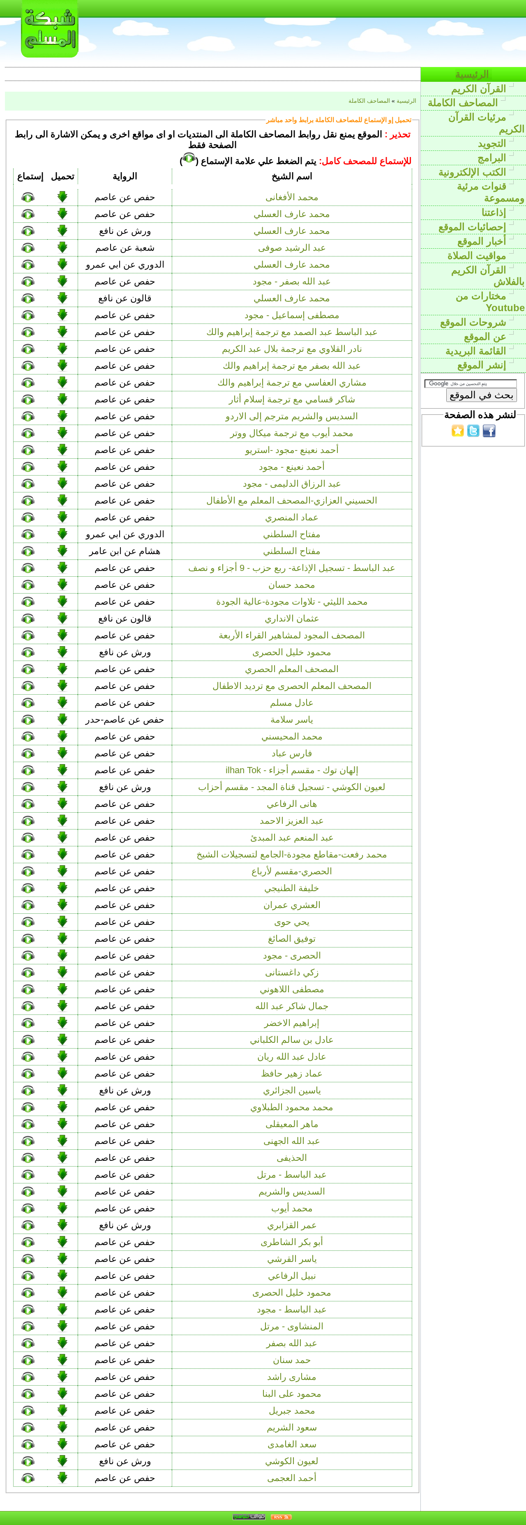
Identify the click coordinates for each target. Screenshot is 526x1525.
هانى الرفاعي (292, 804)
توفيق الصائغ (292, 938)
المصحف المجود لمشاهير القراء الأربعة (292, 635)
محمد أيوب (292, 1208)
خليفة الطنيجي (291, 888)
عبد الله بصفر (291, 1343)
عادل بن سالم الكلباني (292, 1040)
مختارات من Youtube (490, 301)
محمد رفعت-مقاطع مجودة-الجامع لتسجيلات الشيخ (291, 854)
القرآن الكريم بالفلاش (488, 275)
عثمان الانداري (292, 618)
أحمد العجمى (291, 1478)
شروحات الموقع (474, 322)
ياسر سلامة (291, 719)
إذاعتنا (495, 212)
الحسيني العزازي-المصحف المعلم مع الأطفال (291, 500)
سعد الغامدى (292, 1444)
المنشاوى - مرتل (291, 1326)
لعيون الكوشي (291, 1461)
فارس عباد (292, 753)
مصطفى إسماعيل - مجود (292, 315)
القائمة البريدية (477, 350)
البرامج (493, 157)
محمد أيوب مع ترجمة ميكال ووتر (291, 433)
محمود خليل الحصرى (291, 652)
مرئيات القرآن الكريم (486, 122)
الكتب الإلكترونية (473, 172)
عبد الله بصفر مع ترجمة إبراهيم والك (292, 365)
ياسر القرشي (292, 1259)
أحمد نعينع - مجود (292, 467)
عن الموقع (486, 336)
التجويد (493, 143)
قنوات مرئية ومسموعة (491, 191)
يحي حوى (291, 922)
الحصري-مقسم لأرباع (291, 871)
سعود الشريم (292, 1427)
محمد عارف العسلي (292, 214)
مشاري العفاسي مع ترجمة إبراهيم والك (292, 382)
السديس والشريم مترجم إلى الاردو (292, 416)
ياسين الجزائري (292, 1090)
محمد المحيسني (292, 736)
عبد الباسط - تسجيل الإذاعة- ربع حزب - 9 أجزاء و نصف (291, 568)
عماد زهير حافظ (292, 1073)
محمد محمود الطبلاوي (291, 1107)
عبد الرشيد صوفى (292, 248)
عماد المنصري (291, 517)
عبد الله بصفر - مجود (292, 281)
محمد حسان (291, 585)
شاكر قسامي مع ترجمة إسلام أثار (292, 399)
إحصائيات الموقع (473, 226)
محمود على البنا (291, 1394)
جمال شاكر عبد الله (292, 1006)
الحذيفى (292, 1158)
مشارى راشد (291, 1377)
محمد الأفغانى (291, 197)
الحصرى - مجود (292, 955)
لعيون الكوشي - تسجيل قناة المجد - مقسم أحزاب (291, 787)
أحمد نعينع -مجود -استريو (292, 450)
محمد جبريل (292, 1410)
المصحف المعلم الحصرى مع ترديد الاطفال (291, 686)
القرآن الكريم (480, 88)
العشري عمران (292, 905)
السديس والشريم (291, 1191)
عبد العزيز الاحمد (292, 821)
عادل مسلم (292, 703)
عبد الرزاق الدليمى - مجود (292, 483)
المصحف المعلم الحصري (292, 669)
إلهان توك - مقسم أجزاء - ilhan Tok (292, 770)
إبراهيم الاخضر (291, 1023)
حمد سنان (292, 1360)
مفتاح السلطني (292, 534)
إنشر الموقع (483, 364)
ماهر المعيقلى (291, 1124)
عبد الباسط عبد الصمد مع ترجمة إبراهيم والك (292, 332)
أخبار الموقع (483, 241)
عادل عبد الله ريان (291, 1056)
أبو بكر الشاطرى (292, 1242)
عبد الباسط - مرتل (292, 1174)
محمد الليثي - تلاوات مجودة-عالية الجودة (292, 601)
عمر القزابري (292, 1225)
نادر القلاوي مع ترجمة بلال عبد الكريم (292, 349)
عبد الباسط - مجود (292, 1309)
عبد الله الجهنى (291, 1141)
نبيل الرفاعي (292, 1276)
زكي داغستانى (292, 972)
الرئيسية (473, 74)
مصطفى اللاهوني (292, 989)
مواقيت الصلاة (478, 255)
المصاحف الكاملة (464, 102)
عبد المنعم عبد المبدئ (292, 837)
